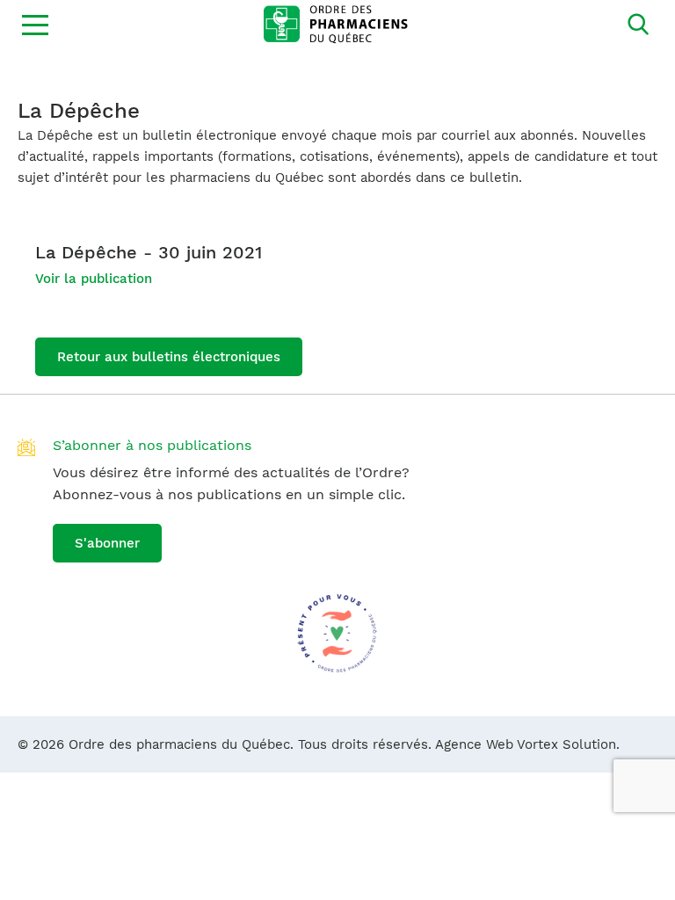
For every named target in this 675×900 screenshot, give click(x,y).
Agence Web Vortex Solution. (527, 744)
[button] (35, 24)
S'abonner (107, 543)
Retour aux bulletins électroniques (168, 357)
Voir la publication (93, 279)
